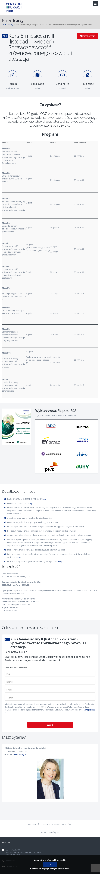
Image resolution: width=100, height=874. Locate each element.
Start (4, 25)
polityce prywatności (59, 868)
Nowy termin (87, 35)
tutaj (44, 499)
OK (50, 864)
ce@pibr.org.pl (20, 754)
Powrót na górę (48, 832)
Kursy (10, 25)
